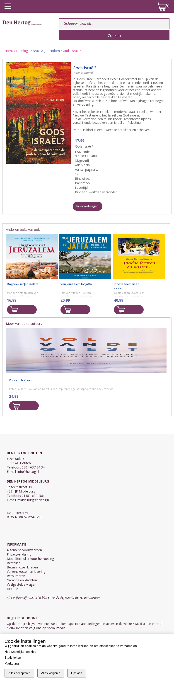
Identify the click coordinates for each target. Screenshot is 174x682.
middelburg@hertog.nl (33, 500)
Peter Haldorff (83, 72)
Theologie (23, 51)
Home (9, 51)
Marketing (12, 663)
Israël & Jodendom (46, 51)
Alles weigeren (50, 673)
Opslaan (76, 673)
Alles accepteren (19, 673)
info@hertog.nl (28, 471)
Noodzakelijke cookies (20, 651)
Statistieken (13, 657)
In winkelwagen (87, 206)
